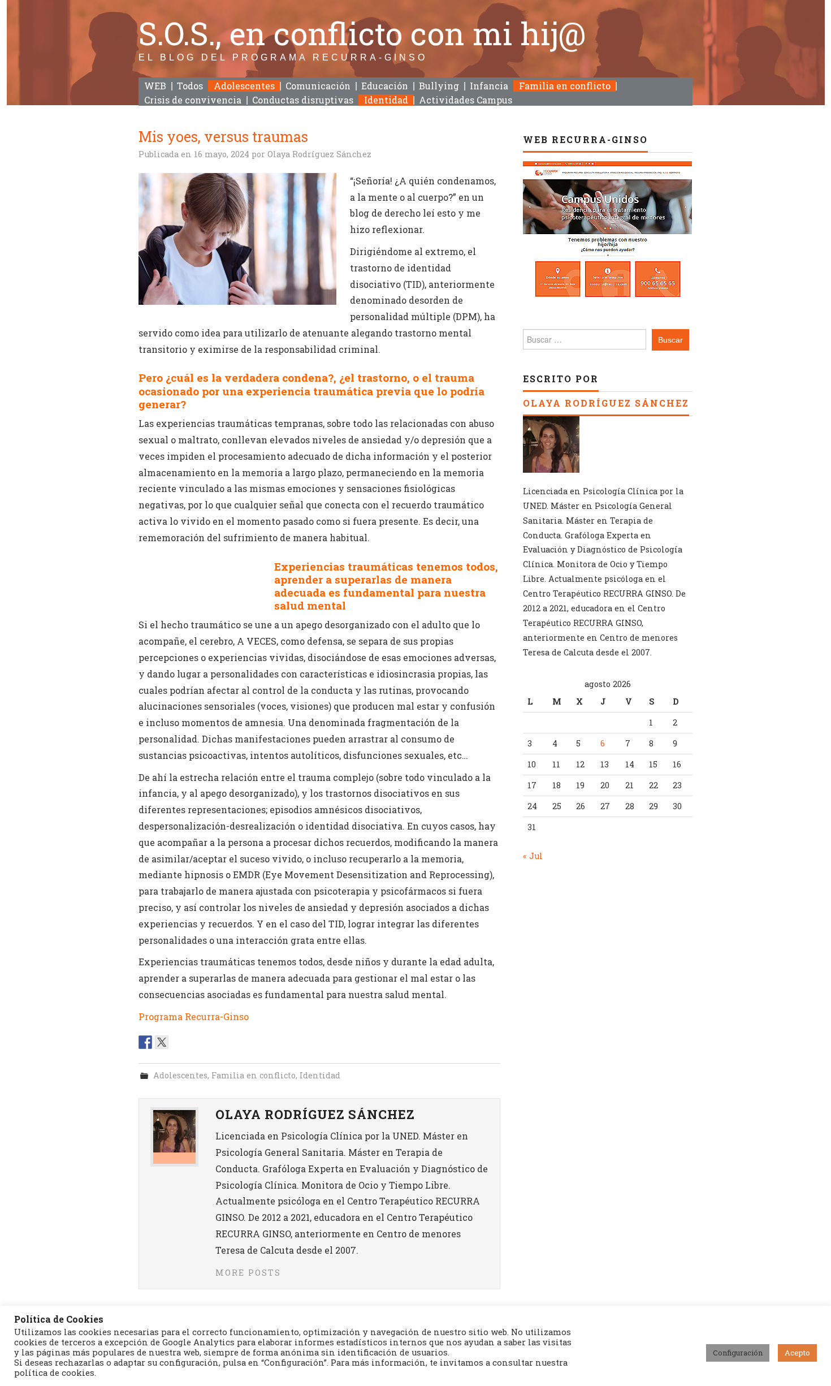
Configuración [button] (738, 1353)
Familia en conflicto (565, 86)
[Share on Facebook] (145, 1042)
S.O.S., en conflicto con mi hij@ (362, 33)
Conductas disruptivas (302, 100)
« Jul (533, 855)
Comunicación (317, 86)
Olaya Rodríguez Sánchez (319, 154)
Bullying (439, 86)
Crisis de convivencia (192, 100)
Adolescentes (244, 86)
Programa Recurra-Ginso (193, 1016)
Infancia (489, 86)
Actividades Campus (465, 100)
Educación (384, 86)
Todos (190, 86)
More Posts (248, 1272)
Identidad (386, 100)
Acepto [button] (797, 1353)
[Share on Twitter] (161, 1042)
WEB (155, 86)
